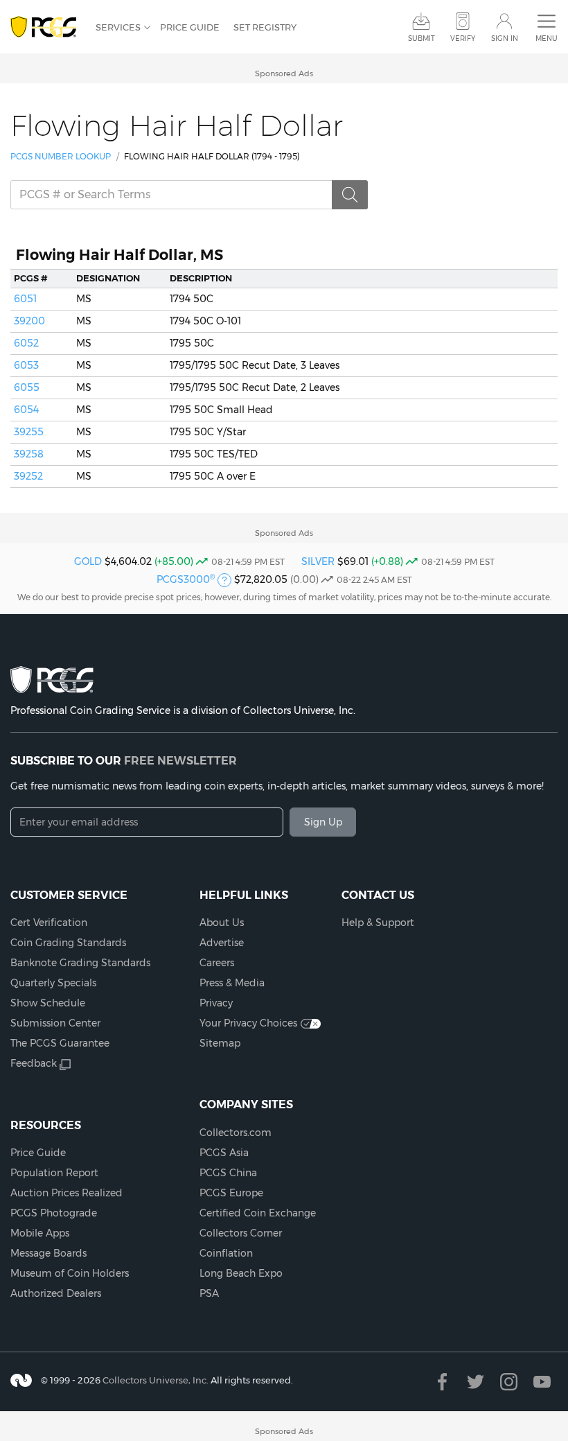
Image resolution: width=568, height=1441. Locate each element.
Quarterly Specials (53, 983)
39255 (29, 432)
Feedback (33, 1063)
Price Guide (190, 27)
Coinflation (226, 1253)
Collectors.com (235, 1132)
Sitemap (219, 1043)
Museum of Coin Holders (69, 1273)
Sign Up (323, 822)
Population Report (54, 1173)
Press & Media (232, 983)
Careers (216, 963)
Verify (462, 38)
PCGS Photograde (53, 1213)
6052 (26, 343)
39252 (28, 476)
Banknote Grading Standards (80, 963)
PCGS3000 (186, 579)
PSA (209, 1293)
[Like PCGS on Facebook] (442, 1381)
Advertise (221, 942)
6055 (26, 387)
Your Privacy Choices (248, 1023)
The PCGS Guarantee (59, 1043)
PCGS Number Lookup (60, 156)
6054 (26, 409)
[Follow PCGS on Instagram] (509, 1381)
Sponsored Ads (284, 73)
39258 (29, 454)
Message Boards (48, 1253)
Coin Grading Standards (68, 942)
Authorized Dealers (55, 1293)
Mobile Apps (39, 1233)
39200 (29, 321)
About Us (221, 922)
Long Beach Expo (241, 1273)
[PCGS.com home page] (46, 27)
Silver (318, 561)
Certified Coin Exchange (257, 1213)
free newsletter (180, 760)
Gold (88, 561)
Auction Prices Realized (66, 1193)
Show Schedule (47, 1003)
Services (118, 27)
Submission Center (55, 1023)
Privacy (216, 1003)
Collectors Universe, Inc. (155, 1380)
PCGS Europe (231, 1193)
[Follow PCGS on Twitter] (475, 1381)
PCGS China (228, 1173)
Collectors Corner (240, 1233)
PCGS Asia (224, 1152)
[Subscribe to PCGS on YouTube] (542, 1381)
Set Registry (264, 27)
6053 (26, 365)
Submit (421, 38)
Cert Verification (48, 922)
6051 (25, 298)
